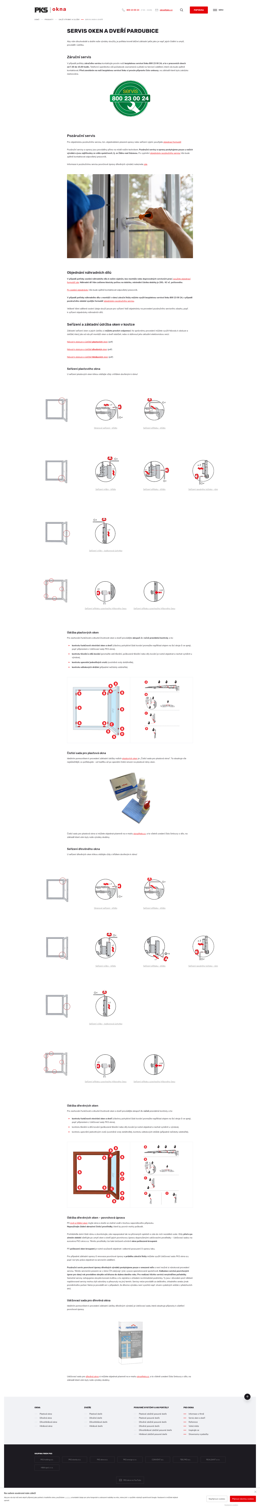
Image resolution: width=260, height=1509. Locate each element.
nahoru (247, 1397)
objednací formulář (172, 142)
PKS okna (188, 1407)
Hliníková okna (46, 1426)
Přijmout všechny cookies (243, 1499)
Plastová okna (46, 1414)
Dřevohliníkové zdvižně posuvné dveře (155, 1430)
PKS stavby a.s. (75, 1459)
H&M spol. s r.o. (47, 1467)
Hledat (181, 10)
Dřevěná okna (46, 1418)
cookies (68, 1497)
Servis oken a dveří (197, 1418)
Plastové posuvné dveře (149, 1418)
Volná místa (194, 1426)
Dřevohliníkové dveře (98, 1422)
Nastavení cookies (231, 1505)
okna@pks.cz (166, 10)
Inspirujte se (194, 1430)
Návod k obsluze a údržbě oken (87, 342)
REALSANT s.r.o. (213, 1459)
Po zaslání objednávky (77, 290)
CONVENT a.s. (158, 1459)
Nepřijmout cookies (217, 1499)
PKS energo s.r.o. (130, 1459)
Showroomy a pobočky (198, 1434)
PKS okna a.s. (102, 1459)
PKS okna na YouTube (132, 1480)
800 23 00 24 (155, 63)
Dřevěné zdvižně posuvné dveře (153, 1422)
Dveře (87, 1407)
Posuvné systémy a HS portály (151, 1407)
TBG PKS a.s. (185, 1459)
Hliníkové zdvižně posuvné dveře (153, 1434)
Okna (37, 1407)
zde (145, 164)
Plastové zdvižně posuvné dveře (153, 1414)
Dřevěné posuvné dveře (149, 1426)
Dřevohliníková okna (48, 1422)
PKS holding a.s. (46, 1459)
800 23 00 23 (133, 10)
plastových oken (129, 758)
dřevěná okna (92, 1376)
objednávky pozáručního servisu (165, 153)
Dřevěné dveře (95, 1418)
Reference (193, 1422)
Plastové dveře (95, 1414)
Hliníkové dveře (96, 1426)
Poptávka (199, 10)
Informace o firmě (196, 1414)
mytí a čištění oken (79, 1223)
